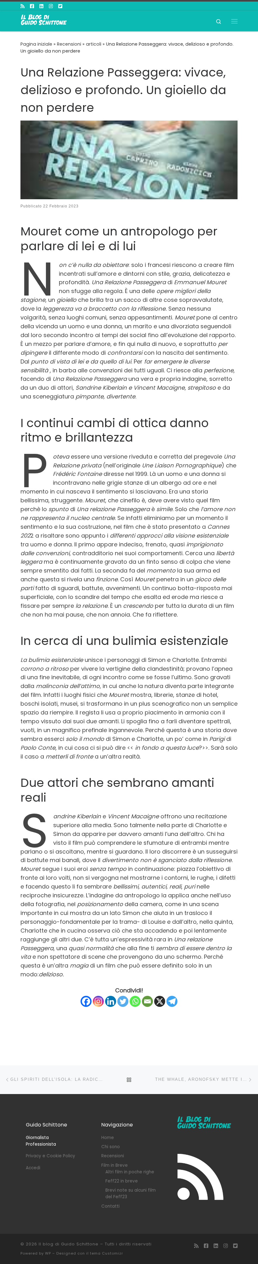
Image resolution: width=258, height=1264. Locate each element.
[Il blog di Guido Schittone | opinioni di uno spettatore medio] (44, 20)
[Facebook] (86, 1001)
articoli (93, 44)
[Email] (147, 1001)
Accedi (33, 1168)
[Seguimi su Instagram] (51, 6)
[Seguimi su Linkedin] (41, 6)
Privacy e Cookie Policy (50, 1156)
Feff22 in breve (121, 1181)
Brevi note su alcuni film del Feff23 (130, 1193)
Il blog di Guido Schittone (68, 1244)
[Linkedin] (110, 1001)
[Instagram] (98, 1001)
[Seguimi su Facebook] (32, 6)
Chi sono (110, 1147)
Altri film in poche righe (129, 1172)
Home (107, 1138)
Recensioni (69, 44)
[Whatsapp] (135, 1001)
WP (48, 1253)
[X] (159, 1001)
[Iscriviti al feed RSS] (22, 6)
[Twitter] (122, 1001)
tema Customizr (106, 1253)
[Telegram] (171, 1001)
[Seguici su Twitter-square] (60, 6)
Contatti (110, 1206)
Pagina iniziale (36, 44)
